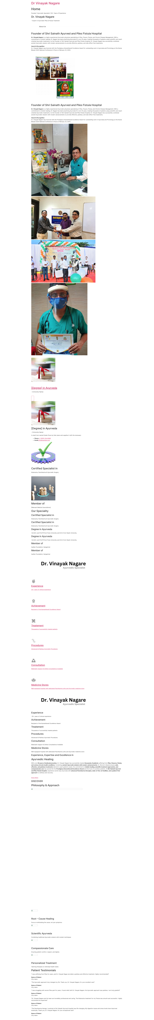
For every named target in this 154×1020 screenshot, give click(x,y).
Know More (34, 777)
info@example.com (44, 440)
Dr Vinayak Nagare (45, 3)
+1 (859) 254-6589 (45, 438)
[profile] (43, 381)
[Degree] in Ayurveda (44, 387)
